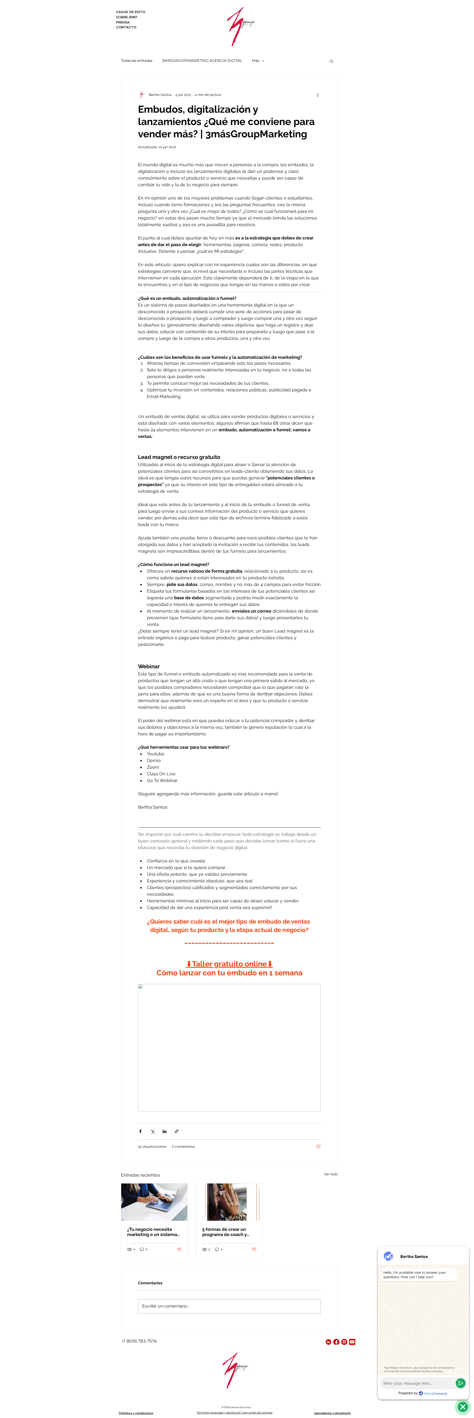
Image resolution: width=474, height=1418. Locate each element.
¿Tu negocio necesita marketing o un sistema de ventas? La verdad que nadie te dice (152, 1232)
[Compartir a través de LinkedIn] (164, 1131)
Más (255, 60)
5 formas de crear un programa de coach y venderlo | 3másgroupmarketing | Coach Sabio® (226, 1232)
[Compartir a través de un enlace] (176, 1131)
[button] (331, 61)
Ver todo (331, 1174)
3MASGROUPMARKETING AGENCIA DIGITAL (202, 60)
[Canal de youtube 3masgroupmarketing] (352, 1342)
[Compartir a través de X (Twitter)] (152, 1131)
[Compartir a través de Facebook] (140, 1131)
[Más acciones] (318, 95)
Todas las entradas (136, 60)
